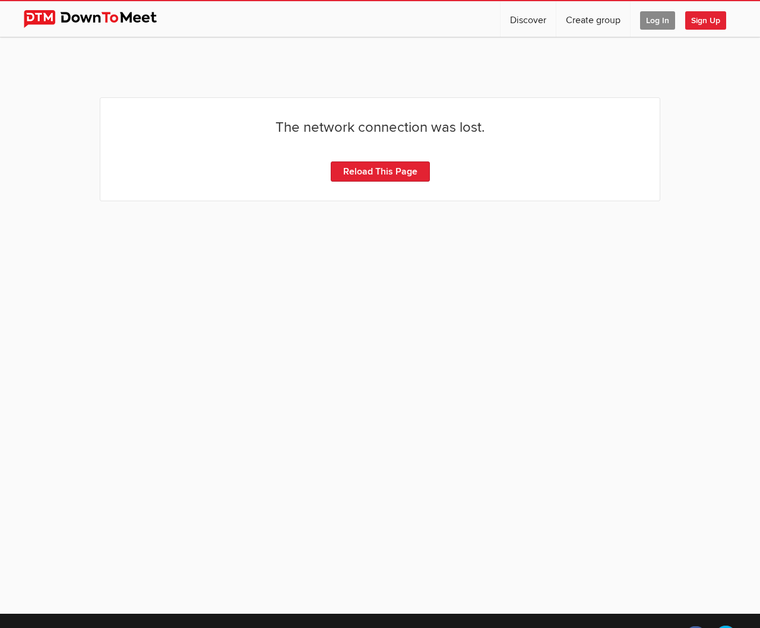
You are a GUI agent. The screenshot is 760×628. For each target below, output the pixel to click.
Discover (528, 20)
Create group (593, 20)
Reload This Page (380, 171)
